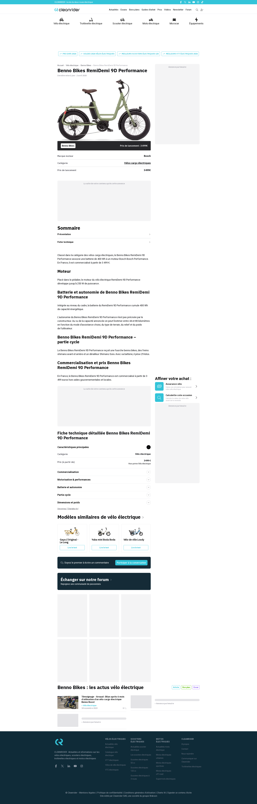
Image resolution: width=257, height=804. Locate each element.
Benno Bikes (86, 65)
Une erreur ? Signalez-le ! (67, 509)
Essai (196, 687)
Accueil (60, 65)
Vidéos (167, 9)
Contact (185, 749)
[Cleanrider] (67, 10)
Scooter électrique (122, 23)
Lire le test (72, 548)
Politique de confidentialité (109, 792)
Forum (188, 9)
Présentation (64, 234)
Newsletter (178, 9)
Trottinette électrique (91, 23)
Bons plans (134, 9)
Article (176, 687)
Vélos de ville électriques (115, 765)
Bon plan (186, 687)
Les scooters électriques (141, 755)
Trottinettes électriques (191, 766)
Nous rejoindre (188, 754)
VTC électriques (112, 770)
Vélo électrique (61, 23)
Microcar (174, 23)
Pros (159, 9)
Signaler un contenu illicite (179, 792)
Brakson (153, 796)
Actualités (113, 9)
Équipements (196, 23)
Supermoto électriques (165, 779)
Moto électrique (151, 23)
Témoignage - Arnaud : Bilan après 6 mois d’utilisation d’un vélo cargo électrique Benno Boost (103, 699)
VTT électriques (112, 760)
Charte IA (161, 792)
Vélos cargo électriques (137, 163)
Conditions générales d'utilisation (139, 792)
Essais (123, 9)
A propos (185, 744)
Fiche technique (65, 242)
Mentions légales (87, 792)
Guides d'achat (148, 9)
